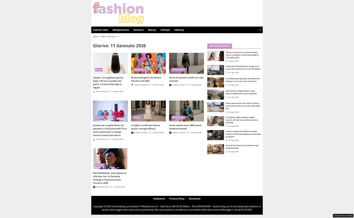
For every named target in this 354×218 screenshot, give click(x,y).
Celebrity (179, 29)
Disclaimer (195, 198)
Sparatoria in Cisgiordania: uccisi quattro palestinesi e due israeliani (241, 92)
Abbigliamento (121, 29)
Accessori (138, 29)
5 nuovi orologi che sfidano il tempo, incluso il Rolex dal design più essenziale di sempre (243, 134)
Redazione (159, 198)
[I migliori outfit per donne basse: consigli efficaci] (148, 111)
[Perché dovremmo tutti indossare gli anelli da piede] (215, 149)
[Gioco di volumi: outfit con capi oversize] (186, 63)
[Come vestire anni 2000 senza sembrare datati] (186, 111)
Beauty (152, 29)
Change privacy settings (343, 215)
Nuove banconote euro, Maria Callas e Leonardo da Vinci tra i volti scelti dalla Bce (243, 106)
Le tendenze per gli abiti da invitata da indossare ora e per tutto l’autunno (243, 79)
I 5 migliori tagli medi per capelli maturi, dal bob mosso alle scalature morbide (242, 120)
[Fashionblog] (118, 13)
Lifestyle (165, 29)
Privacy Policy (176, 198)
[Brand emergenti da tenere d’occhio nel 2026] (148, 63)
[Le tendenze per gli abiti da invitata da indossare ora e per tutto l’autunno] (215, 82)
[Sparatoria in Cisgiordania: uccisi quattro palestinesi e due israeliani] (215, 95)
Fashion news (100, 29)
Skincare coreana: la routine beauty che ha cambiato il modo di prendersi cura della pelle (242, 55)
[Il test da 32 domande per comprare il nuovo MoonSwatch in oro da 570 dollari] (215, 70)
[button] (260, 30)
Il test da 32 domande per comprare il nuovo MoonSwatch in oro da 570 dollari (243, 67)
